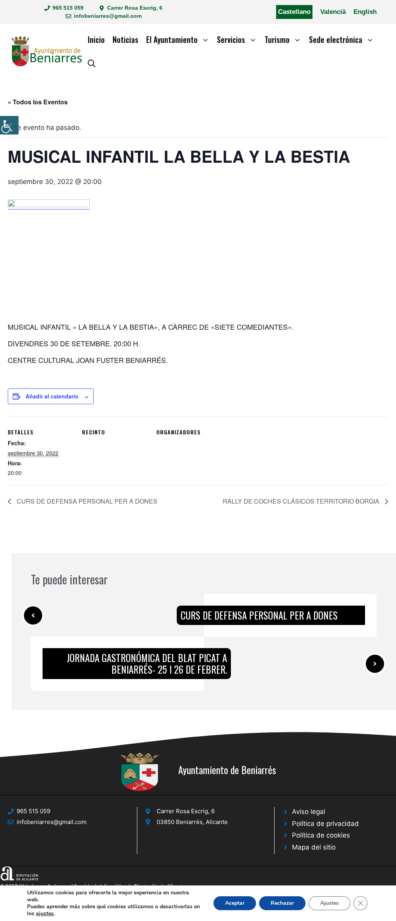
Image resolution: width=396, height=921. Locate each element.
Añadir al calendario (52, 396)
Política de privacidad (325, 823)
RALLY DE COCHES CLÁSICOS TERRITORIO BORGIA (302, 501)
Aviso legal (308, 811)
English (365, 11)
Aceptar (234, 903)
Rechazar (282, 903)
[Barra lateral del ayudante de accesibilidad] (9, 125)
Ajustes (329, 903)
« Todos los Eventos (38, 101)
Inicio (96, 39)
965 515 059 (68, 8)
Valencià (333, 11)
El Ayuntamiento (172, 39)
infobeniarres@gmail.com (108, 16)
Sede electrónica (335, 39)
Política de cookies (321, 835)
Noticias (125, 39)
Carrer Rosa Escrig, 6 (134, 8)
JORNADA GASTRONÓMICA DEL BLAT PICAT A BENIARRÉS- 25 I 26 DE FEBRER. (147, 663)
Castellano (294, 11)
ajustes (45, 913)
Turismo (277, 39)
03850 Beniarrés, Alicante (192, 822)
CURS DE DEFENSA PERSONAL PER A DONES (86, 501)
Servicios (231, 39)
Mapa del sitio (314, 847)
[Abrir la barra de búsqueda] (91, 62)
